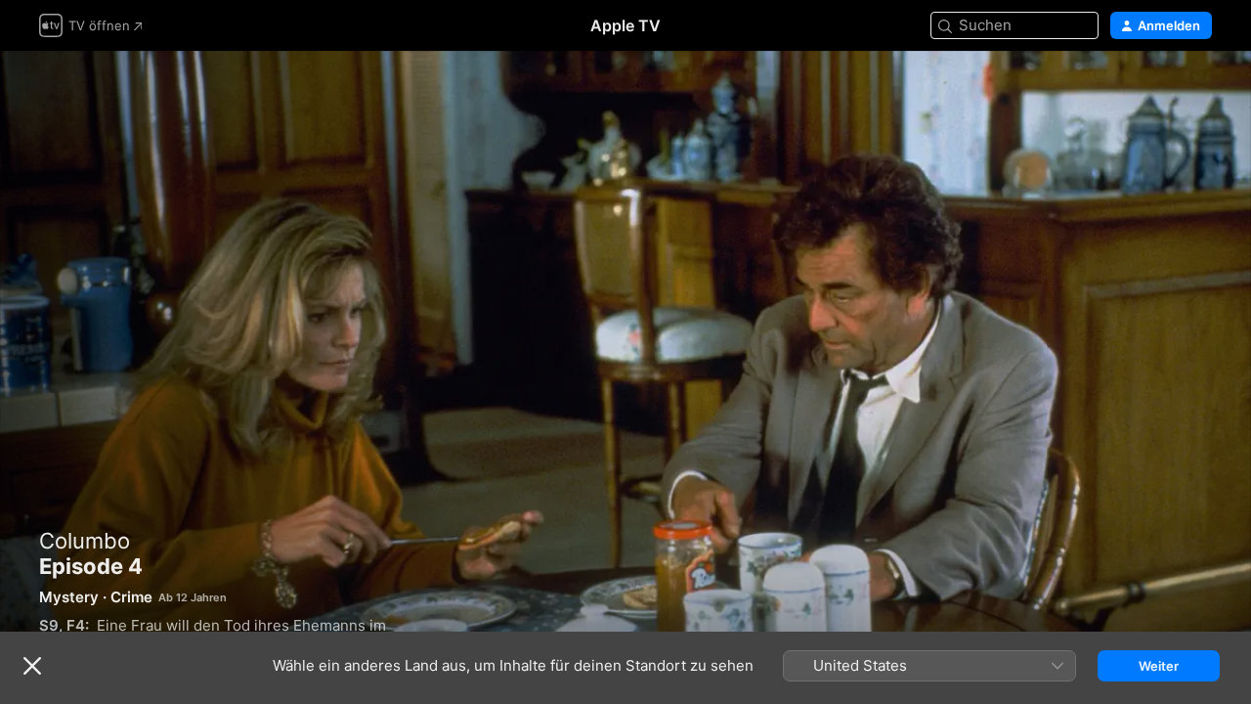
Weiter (1159, 666)
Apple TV (625, 25)
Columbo (84, 540)
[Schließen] (32, 666)
